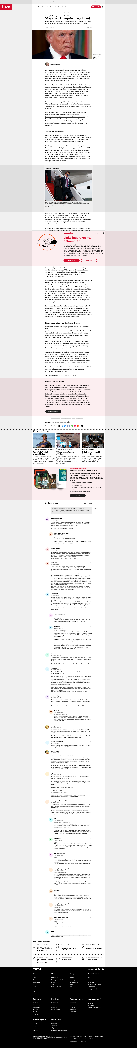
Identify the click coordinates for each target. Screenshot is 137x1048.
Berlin (34, 989)
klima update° (36, 1007)
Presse (71, 986)
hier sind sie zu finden (62, 512)
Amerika (46, 11)
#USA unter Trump (55, 418)
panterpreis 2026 (92, 989)
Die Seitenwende (74, 982)
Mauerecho (36, 1009)
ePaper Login (55, 1028)
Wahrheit (35, 993)
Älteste (90, 503)
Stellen (71, 984)
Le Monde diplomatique (94, 1007)
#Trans (73, 418)
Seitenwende (95, 1039)
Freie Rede (36, 1012)
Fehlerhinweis (63, 422)
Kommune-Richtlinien (91, 1036)
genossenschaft (92, 980)
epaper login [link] (100, 1)
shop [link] (47, 1)
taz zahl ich (91, 982)
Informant (72, 1039)
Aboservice (54, 1025)
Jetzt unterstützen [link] (53, 411)
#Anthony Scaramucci (66, 418)
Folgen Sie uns (90, 969)
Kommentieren (55, 422)
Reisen (35, 1023)
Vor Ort (71, 1005)
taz (37, 969)
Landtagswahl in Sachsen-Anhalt (58, 981)
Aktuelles (72, 977)
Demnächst (73, 1003)
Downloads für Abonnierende (59, 1030)
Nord (34, 991)
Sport (34, 986)
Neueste (85, 503)
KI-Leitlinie (100, 1036)
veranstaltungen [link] (40, 1)
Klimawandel (54, 977)
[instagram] (103, 969)
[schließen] (102, 233)
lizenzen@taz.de (43, 1038)
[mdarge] (47, 727)
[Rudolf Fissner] (47, 752)
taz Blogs (90, 1003)
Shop (34, 1028)
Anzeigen (35, 1030)
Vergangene (73, 1009)
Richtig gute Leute (56, 986)
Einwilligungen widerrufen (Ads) (78, 1041)
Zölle (52, 984)
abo (89, 977)
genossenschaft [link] (92, 1)
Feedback (54, 1023)
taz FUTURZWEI (92, 1005)
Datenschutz (78, 1039)
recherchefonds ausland (94, 984)
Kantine (35, 1026)
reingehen (36, 1014)
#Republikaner (79, 418)
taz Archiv (90, 1010)
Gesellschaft (36, 982)
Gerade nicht (97, 233)
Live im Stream (73, 1007)
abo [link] (87, 1)
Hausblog (72, 980)
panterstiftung (91, 986)
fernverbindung (37, 1005)
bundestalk (36, 1003)
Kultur (34, 984)
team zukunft (54, 1003)
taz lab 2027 (73, 1012)
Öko (34, 980)
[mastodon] (96, 969)
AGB (90, 1039)
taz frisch (53, 1005)
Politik (40, 11)
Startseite (35, 11)
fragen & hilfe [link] (52, 1)
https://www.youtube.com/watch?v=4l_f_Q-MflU (63, 558)
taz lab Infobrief (55, 1009)
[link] (36, 7)
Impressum (86, 1039)
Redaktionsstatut (80, 1036)
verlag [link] (34, 1)
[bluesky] (99, 969)
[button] (103, 7)
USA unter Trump (53, 11)
